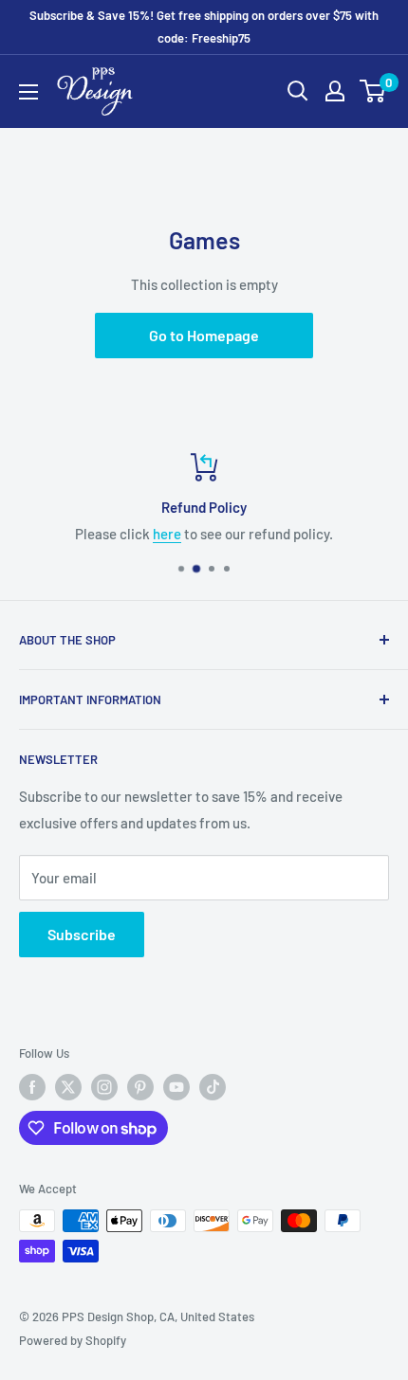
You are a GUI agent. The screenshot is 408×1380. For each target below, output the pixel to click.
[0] (373, 91)
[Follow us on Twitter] (68, 1087)
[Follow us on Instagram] (104, 1087)
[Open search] (297, 91)
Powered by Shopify (72, 1340)
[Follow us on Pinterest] (140, 1087)
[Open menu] (28, 92)
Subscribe (81, 934)
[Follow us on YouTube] (176, 1087)
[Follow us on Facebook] (32, 1087)
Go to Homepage (204, 335)
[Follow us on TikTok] (212, 1087)
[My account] (334, 91)
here (167, 533)
